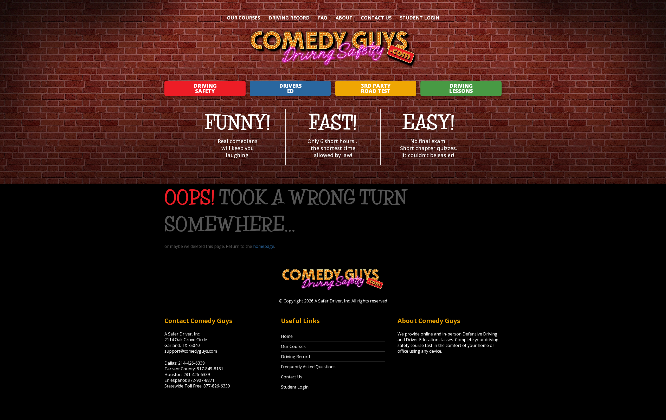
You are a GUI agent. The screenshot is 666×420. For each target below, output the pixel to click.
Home (287, 336)
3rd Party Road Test (376, 88)
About (344, 18)
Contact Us (376, 18)
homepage (263, 246)
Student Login (419, 18)
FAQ (322, 18)
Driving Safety (205, 88)
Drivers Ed (290, 88)
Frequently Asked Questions (308, 367)
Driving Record (289, 18)
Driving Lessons (461, 88)
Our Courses (243, 18)
